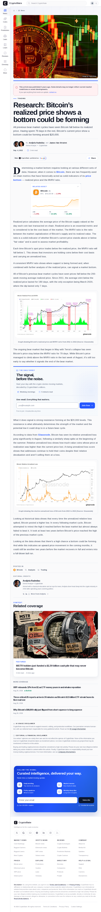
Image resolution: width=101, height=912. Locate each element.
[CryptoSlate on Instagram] (50, 833)
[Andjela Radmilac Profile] (16, 144)
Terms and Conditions (57, 884)
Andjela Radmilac (37, 143)
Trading (21, 98)
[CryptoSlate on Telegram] (37, 833)
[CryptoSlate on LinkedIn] (44, 833)
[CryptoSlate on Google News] (23, 833)
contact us (52, 92)
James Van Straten (58, 143)
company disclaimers (66, 752)
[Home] (14, 10)
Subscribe (86, 800)
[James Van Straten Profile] (21, 144)
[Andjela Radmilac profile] (17, 583)
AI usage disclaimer (78, 729)
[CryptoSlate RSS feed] (57, 833)
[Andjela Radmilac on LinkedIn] (26, 594)
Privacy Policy (75, 884)
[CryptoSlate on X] (17, 833)
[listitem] (18, 570)
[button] (5, 71)
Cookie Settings (76, 906)
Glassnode (44, 434)
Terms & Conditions (50, 906)
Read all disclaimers (21, 898)
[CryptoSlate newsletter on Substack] (30, 833)
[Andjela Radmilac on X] (23, 594)
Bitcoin (60, 172)
